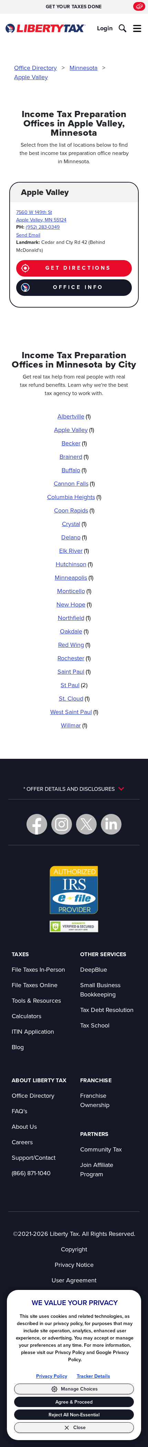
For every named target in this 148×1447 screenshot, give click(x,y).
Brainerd (74, 456)
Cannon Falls (74, 483)
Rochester (74, 658)
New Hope (74, 604)
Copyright (74, 1249)
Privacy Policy (51, 1376)
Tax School (94, 1025)
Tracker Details (93, 1376)
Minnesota (83, 67)
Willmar (74, 725)
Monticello (74, 591)
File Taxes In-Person (38, 969)
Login (105, 28)
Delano (74, 537)
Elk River (74, 550)
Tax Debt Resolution (107, 1009)
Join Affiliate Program (96, 1169)
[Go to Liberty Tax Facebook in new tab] (37, 824)
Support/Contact (33, 1157)
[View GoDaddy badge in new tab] (74, 926)
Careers (22, 1142)
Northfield (74, 617)
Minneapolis (74, 577)
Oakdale (74, 631)
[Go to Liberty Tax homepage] (45, 28)
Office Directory (35, 67)
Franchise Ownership (94, 1100)
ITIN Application (33, 1031)
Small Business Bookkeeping (100, 990)
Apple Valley (31, 77)
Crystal (74, 523)
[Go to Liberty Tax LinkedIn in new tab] (111, 824)
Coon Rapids (74, 510)
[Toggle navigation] (137, 28)
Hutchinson (74, 564)
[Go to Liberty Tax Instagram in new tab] (61, 824)
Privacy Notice (74, 1264)
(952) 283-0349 (43, 226)
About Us (24, 1126)
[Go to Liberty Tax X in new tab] (86, 824)
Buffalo (74, 470)
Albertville (74, 416)
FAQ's (19, 1111)
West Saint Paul (74, 711)
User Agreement (74, 1280)
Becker (74, 443)
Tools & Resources (36, 1000)
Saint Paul (74, 671)
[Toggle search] (123, 28)
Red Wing (74, 644)
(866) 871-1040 (31, 1173)
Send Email (28, 234)
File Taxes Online (34, 985)
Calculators (26, 1016)
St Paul (74, 685)
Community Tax (101, 1149)
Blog (18, 1047)
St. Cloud (74, 698)
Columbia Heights (74, 497)
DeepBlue (93, 969)
